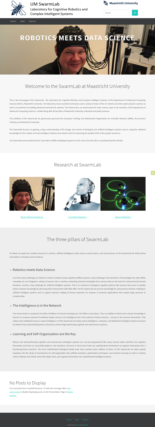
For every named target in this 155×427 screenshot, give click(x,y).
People (69, 420)
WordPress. (84, 425)
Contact (85, 420)
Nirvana (77, 425)
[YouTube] (152, 173)
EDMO (77, 420)
